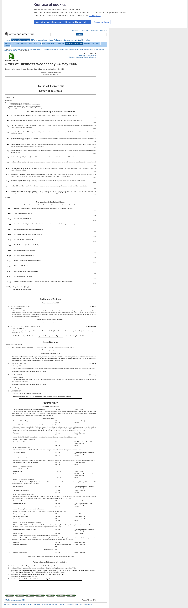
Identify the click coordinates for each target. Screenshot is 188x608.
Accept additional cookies (48, 22)
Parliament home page (19, 49)
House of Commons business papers (81, 49)
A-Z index (7, 604)
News (98, 43)
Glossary (14, 604)
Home (7, 40)
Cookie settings (101, 22)
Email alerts (85, 30)
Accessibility (75, 30)
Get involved (68, 40)
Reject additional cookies (77, 22)
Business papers (64, 49)
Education (86, 40)
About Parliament (55, 40)
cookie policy (95, 15)
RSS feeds (94, 30)
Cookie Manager (88, 604)
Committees (60, 43)
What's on (37, 43)
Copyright (61, 604)
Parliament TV (89, 43)
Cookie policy (78, 604)
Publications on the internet (87, 55)
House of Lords (26, 43)
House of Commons (12, 43)
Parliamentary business (20, 40)
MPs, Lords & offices (39, 40)
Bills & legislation (48, 43)
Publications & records (74, 43)
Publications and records (50, 49)
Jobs (43, 604)
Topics (7, 46)
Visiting (78, 40)
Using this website (51, 604)
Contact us (103, 30)
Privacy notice (70, 604)
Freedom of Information (33, 604)
